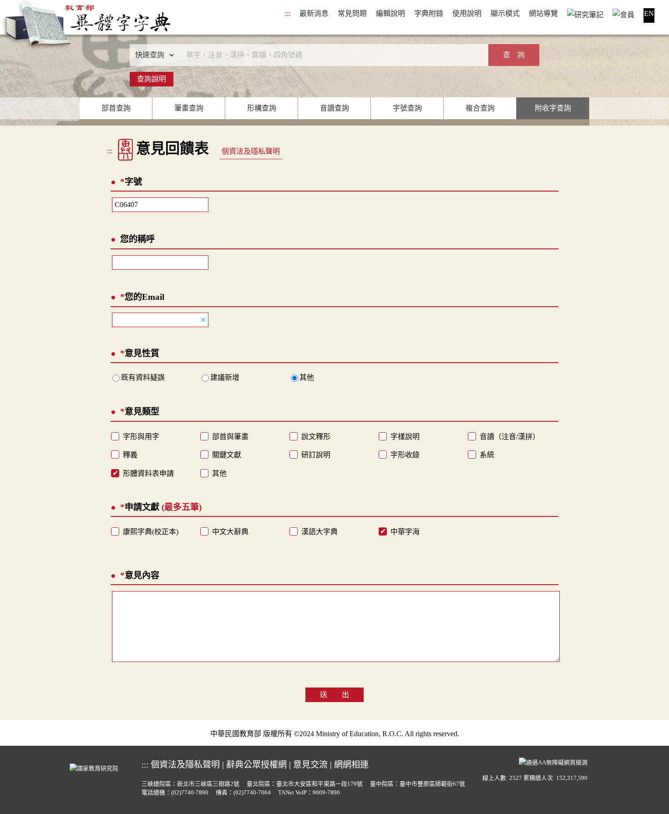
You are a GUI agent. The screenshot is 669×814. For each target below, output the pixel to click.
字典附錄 (428, 13)
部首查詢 (116, 108)
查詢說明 (151, 79)
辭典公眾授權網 (256, 764)
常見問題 (352, 13)
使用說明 (466, 13)
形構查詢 (261, 108)
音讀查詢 (334, 108)
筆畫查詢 (188, 108)
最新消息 (314, 13)
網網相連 (351, 764)
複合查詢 (480, 108)
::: (287, 13)
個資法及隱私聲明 (251, 151)
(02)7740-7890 (189, 792)
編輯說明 (390, 13)
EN (649, 13)
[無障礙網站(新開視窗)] (553, 761)
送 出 (334, 694)
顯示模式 (505, 13)
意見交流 (310, 764)
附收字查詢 (553, 108)
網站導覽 (543, 13)
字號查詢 (407, 108)
